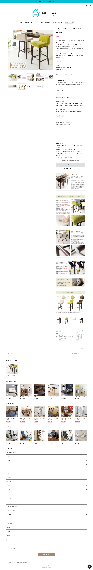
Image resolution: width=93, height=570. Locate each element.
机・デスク (8, 460)
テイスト (7, 456)
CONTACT (48, 22)
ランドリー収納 (9, 523)
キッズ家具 (8, 544)
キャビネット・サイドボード (11, 494)
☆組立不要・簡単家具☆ (11, 452)
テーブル (7, 464)
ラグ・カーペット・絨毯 (10, 510)
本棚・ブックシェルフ (10, 519)
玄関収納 (8, 527)
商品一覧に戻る (46, 554)
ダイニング (8, 485)
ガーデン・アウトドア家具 (11, 548)
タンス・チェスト (9, 489)
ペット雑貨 (8, 531)
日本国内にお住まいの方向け (70, 168)
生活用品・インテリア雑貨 (11, 506)
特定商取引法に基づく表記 (22, 562)
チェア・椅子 (8, 514)
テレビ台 (7, 473)
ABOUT (27, 22)
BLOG (32, 22)
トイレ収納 (8, 535)
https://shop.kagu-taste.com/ (63, 124)
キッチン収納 (8, 481)
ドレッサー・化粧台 (10, 502)
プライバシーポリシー (11, 562)
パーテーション (9, 539)
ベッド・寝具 (8, 477)
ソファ (7, 469)
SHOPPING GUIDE (57, 22)
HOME (21, 22)
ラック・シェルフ (9, 498)
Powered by (45, 567)
